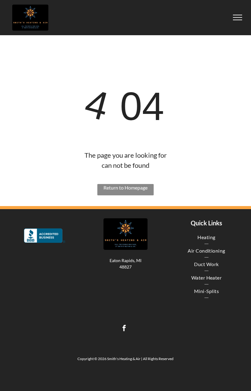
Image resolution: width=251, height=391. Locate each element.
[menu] (237, 17)
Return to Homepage (125, 187)
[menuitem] (206, 237)
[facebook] (124, 329)
